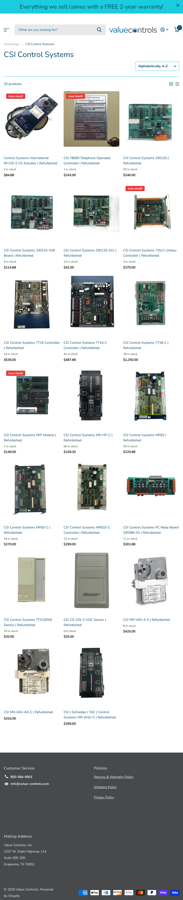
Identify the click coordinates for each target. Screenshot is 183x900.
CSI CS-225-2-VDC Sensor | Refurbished (85, 622)
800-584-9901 (21, 777)
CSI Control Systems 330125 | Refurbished (146, 160)
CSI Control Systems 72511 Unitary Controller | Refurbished (150, 253)
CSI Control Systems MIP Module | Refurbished (30, 438)
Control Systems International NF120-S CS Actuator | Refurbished (30, 160)
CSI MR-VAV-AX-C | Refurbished (28, 712)
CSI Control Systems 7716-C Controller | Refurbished (85, 345)
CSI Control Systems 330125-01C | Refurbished (90, 253)
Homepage (11, 44)
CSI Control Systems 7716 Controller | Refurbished (32, 345)
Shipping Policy (105, 787)
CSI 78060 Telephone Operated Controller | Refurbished (87, 160)
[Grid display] (171, 84)
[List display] (177, 84)
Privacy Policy (104, 797)
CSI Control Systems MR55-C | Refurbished (27, 530)
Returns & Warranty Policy (113, 777)
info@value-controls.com (29, 784)
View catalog (5, 28)
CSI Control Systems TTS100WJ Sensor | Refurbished (28, 622)
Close (178, 5)
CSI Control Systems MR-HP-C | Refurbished (88, 438)
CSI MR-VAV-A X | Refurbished (146, 619)
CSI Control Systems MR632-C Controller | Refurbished (87, 530)
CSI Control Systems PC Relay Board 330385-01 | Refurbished (150, 530)
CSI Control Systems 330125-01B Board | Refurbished (29, 253)
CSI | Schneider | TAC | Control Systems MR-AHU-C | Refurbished (90, 715)
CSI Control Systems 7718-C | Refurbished (145, 345)
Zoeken (99, 29)
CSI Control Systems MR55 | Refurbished (144, 438)
